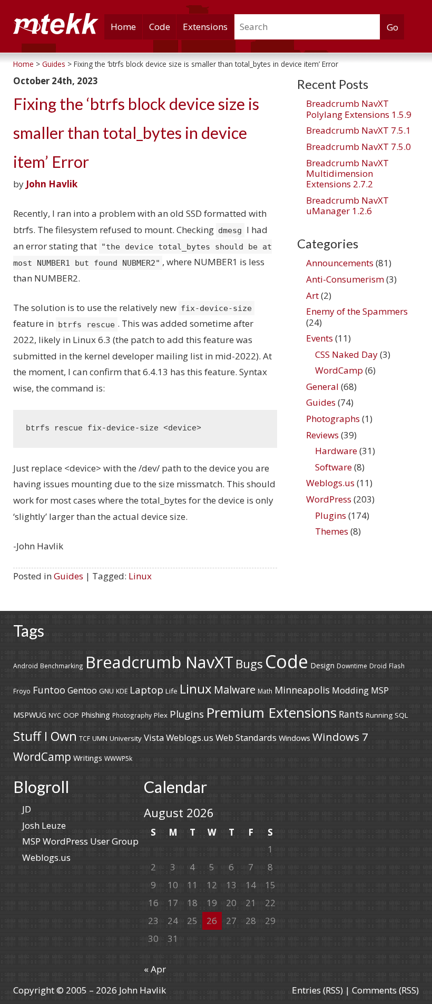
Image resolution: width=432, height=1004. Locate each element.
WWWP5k (118, 758)
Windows (294, 738)
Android (25, 665)
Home (123, 27)
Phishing (95, 715)
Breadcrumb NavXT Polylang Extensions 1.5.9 (358, 108)
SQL (401, 715)
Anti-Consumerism (345, 279)
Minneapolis (302, 690)
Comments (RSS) (385, 990)
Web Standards (246, 737)
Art (312, 295)
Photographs (333, 419)
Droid (378, 665)
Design (322, 665)
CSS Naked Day (346, 354)
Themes (331, 531)
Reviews (322, 435)
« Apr (155, 969)
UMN (99, 738)
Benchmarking (61, 665)
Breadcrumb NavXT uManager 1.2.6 (347, 205)
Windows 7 (340, 736)
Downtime (352, 665)
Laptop (146, 690)
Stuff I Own (45, 736)
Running (379, 715)
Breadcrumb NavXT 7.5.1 (358, 130)
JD (26, 809)
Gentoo (82, 690)
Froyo (22, 691)
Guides (68, 576)
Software (333, 467)
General (322, 386)
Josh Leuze (44, 825)
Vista (154, 737)
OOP (71, 715)
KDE (121, 691)
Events (319, 338)
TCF (84, 738)
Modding (350, 690)
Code (159, 27)
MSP (380, 690)
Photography (132, 715)
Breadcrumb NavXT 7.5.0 (358, 146)
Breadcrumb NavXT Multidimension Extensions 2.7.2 (347, 173)
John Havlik (51, 184)
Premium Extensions (271, 712)
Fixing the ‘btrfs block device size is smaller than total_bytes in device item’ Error (136, 133)
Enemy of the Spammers (357, 311)
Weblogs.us (330, 483)
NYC (54, 715)
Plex (161, 715)
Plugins (330, 515)
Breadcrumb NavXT (159, 662)
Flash (397, 665)
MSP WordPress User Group (80, 841)
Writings (87, 758)
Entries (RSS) (317, 990)
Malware (235, 689)
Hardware (336, 451)
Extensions (205, 27)
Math (265, 691)
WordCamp (339, 370)
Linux (140, 576)
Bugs (249, 664)
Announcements (340, 263)
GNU (106, 691)
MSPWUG (29, 715)
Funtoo (49, 690)
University (126, 738)
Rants (351, 714)
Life (171, 691)
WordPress (328, 499)
